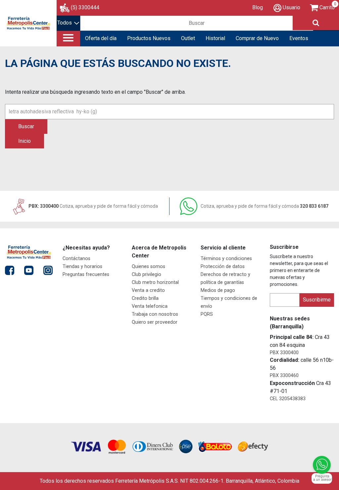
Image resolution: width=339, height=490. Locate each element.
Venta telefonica (150, 306)
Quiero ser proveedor (154, 322)
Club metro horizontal (155, 282)
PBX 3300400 (284, 352)
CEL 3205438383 (288, 399)
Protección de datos (223, 266)
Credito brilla (145, 298)
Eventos (298, 38)
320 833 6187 (264, 206)
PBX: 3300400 (92, 206)
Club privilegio (146, 274)
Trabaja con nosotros (155, 314)
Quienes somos (148, 266)
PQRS (207, 314)
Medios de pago (218, 290)
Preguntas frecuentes (86, 274)
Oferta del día (101, 38)
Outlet (188, 38)
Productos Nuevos (148, 38)
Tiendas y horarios (82, 266)
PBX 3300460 (284, 375)
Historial (215, 38)
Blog (257, 7)
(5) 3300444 (85, 7)
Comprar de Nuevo (257, 38)
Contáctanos (76, 258)
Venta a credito (148, 290)
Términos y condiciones (226, 258)
